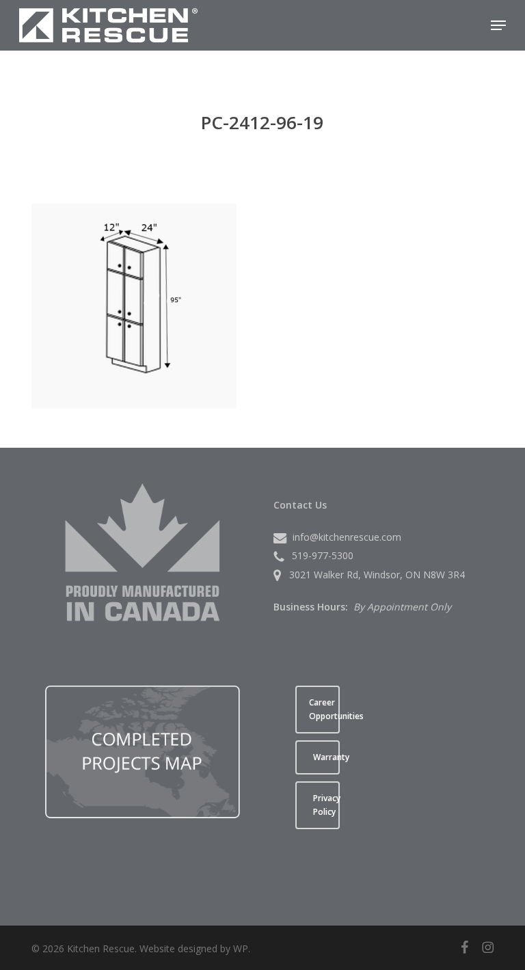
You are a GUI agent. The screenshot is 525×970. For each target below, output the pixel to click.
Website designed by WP (193, 948)
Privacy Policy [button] (326, 805)
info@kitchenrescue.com (347, 536)
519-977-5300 (322, 555)
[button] (498, 25)
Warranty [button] (326, 757)
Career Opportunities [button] (324, 709)
